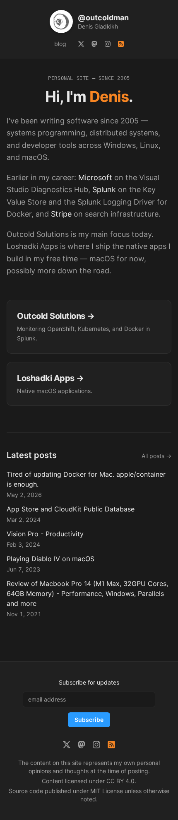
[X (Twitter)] (81, 44)
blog (60, 43)
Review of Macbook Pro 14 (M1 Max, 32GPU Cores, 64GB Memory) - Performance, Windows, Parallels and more (87, 593)
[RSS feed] (121, 44)
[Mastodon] (94, 44)
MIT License (106, 790)
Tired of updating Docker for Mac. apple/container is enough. (86, 479)
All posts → (156, 455)
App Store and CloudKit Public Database (71, 509)
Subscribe (89, 719)
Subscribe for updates (89, 682)
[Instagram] (107, 44)
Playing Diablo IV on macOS (50, 559)
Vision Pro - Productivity (45, 534)
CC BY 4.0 (120, 780)
